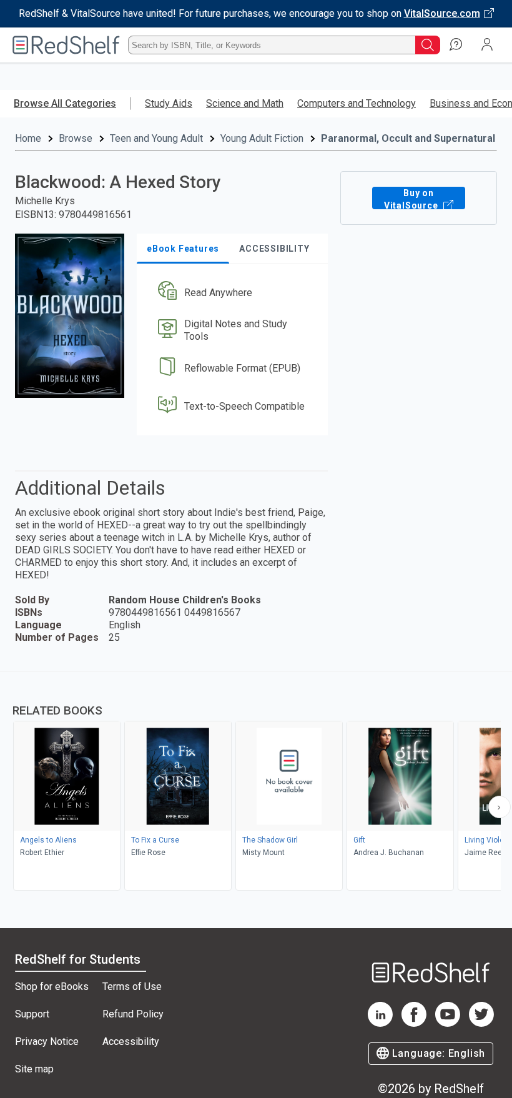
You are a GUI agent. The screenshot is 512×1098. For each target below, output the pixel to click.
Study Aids (168, 103)
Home (28, 138)
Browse (75, 138)
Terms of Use (132, 986)
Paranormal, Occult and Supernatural (408, 138)
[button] (231, 293)
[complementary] (256, 782)
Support (32, 1014)
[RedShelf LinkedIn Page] (380, 1023)
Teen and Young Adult (156, 138)
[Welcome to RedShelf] (66, 44)
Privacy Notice (47, 1041)
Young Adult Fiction (261, 138)
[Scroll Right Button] (499, 807)
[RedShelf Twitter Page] (481, 1023)
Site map (34, 1069)
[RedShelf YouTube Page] (447, 1023)
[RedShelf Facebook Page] (413, 1023)
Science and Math (244, 103)
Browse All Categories (65, 103)
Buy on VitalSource (412, 198)
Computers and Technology (356, 103)
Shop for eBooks (52, 986)
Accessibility (130, 1041)
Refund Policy (133, 1014)
